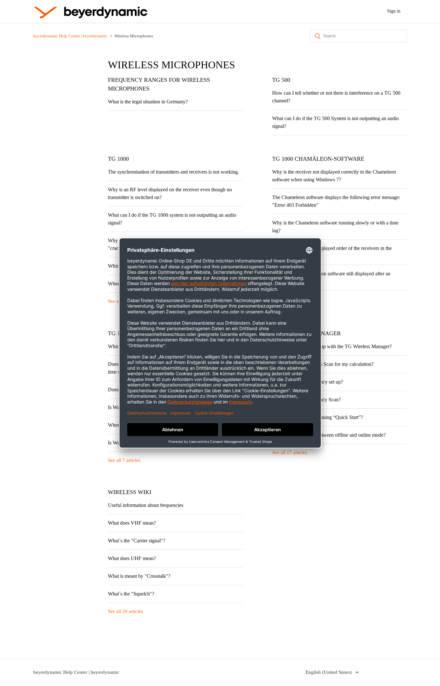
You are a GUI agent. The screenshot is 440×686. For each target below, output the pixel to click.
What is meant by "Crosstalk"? (139, 576)
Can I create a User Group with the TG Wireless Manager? (332, 346)
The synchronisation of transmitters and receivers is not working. (173, 172)
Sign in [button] (393, 11)
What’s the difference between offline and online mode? (329, 435)
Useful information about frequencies (145, 505)
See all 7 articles (124, 460)
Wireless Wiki (129, 492)
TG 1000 (118, 159)
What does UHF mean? (132, 558)
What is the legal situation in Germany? (148, 101)
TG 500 (281, 80)
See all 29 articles (125, 611)
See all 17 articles (289, 452)
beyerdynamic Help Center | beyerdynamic (70, 35)
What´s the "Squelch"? (131, 593)
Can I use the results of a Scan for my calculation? (323, 364)
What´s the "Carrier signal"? (136, 540)
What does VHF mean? (132, 523)
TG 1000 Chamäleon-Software (318, 159)
